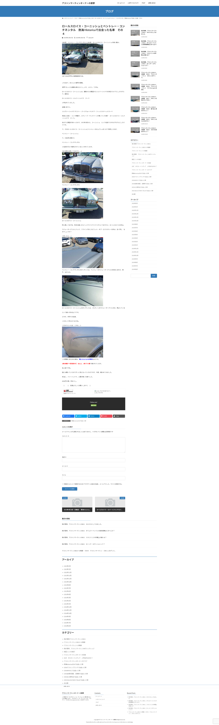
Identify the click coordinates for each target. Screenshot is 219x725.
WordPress (94, 722)
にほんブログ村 (98, 392)
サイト (64, 475)
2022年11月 (135, 210)
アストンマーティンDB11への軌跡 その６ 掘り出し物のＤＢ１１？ (149, 108)
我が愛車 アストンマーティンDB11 (141, 144)
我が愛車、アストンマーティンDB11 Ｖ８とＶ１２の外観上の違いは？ (149, 53)
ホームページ (99, 696)
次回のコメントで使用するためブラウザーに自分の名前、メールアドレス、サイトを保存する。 (93, 484)
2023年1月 (135, 207)
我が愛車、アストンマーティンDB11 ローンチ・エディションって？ (149, 63)
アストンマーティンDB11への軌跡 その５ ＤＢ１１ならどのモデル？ (149, 119)
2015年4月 (135, 234)
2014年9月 (135, 259)
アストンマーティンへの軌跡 (139, 150)
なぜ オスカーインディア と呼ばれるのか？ (144, 166)
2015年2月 (135, 241)
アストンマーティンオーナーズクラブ (142, 170)
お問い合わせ (67, 686)
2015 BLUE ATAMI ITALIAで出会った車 (142, 190)
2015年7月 (135, 227)
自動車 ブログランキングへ (69, 393)
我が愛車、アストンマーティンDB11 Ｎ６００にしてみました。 (149, 32)
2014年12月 (135, 248)
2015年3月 (135, 238)
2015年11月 (135, 217)
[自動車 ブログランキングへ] (68, 391)
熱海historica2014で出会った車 (78, 421)
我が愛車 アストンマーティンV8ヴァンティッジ (144, 155)
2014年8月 (135, 262)
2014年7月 (135, 266)
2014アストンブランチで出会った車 (141, 176)
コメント (65, 436)
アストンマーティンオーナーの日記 (141, 163)
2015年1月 (135, 245)
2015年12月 (135, 213)
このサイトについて (100, 699)
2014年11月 (135, 252)
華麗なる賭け (66, 116)
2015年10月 (135, 220)
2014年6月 (135, 269)
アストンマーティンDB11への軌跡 (141, 147)
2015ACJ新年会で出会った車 (140, 187)
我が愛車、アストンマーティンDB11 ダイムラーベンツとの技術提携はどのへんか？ (149, 42)
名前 (64, 457)
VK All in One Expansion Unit (114, 722)
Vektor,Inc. (125, 722)
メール (65, 466)
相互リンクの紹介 (136, 159)
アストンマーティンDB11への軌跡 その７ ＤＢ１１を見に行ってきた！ (149, 98)
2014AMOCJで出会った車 (139, 180)
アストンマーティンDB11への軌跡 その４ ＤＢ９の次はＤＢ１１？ (149, 129)
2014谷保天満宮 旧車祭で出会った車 (142, 183)
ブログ (97, 702)
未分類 (133, 194)
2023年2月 (135, 203)
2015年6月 (135, 231)
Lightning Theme (103, 722)
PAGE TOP (212, 701)
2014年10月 (135, 255)
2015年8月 (135, 224)
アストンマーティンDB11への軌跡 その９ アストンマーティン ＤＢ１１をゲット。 (89, 551)
